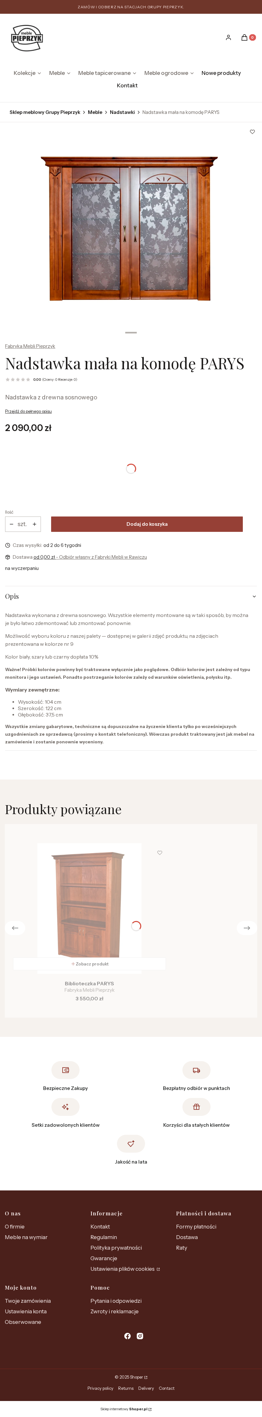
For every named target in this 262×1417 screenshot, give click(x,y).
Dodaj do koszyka (147, 524)
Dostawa (187, 1237)
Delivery (146, 1388)
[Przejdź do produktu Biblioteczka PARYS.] (89, 908)
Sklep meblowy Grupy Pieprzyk (45, 112)
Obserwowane (23, 1322)
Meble (95, 112)
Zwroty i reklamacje (114, 1311)
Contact (166, 1388)
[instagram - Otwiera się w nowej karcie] (140, 1336)
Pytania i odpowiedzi (116, 1301)
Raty (181, 1248)
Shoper (136, 1377)
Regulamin (103, 1237)
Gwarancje (103, 1258)
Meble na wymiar (26, 1237)
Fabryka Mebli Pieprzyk (30, 346)
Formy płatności (196, 1226)
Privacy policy (100, 1388)
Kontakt (100, 1226)
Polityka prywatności (116, 1248)
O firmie (15, 1226)
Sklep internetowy (123, 1409)
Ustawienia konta (26, 1311)
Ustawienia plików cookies (123, 1269)
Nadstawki (122, 112)
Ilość (9, 512)
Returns (126, 1388)
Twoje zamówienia (28, 1301)
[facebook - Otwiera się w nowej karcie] (127, 1336)
